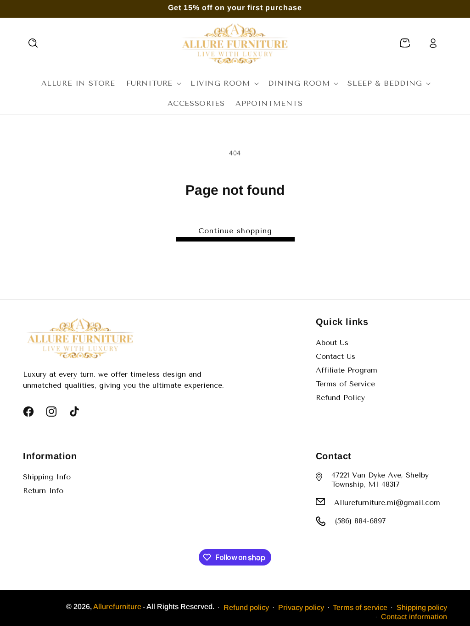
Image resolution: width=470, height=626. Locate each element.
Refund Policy (340, 397)
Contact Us (335, 356)
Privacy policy (301, 607)
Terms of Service (345, 383)
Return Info (43, 490)
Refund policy (246, 607)
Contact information (414, 617)
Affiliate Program (346, 370)
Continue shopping (235, 230)
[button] (33, 43)
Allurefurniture (117, 606)
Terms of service (360, 607)
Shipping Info (47, 476)
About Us (332, 342)
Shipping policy (422, 607)
